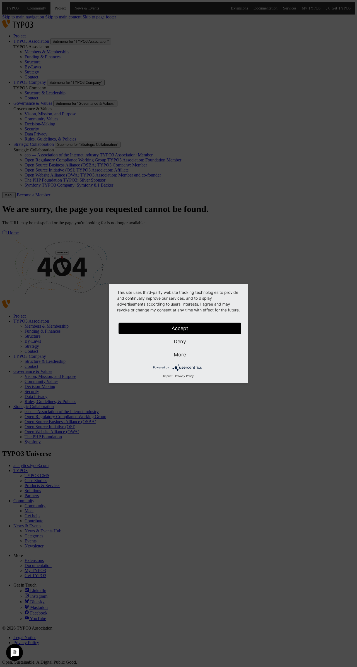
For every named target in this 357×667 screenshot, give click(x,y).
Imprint (168, 376)
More (180, 355)
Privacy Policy (184, 376)
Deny (180, 341)
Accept (180, 328)
